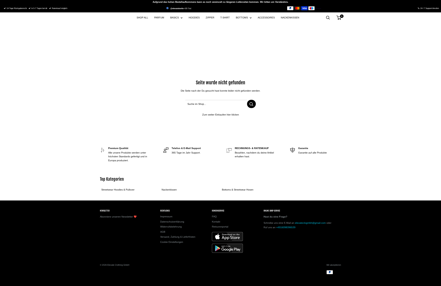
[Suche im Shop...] (251, 104)
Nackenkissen (169, 189)
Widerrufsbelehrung (171, 226)
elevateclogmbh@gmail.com (310, 222)
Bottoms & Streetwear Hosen (237, 189)
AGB (162, 231)
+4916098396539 (285, 227)
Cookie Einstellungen (171, 242)
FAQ (214, 216)
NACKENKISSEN (290, 17)
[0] (339, 17)
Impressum (166, 216)
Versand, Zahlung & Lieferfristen (177, 236)
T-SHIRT (225, 17)
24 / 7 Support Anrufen (429, 8)
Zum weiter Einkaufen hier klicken (220, 114)
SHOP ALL (142, 17)
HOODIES (194, 17)
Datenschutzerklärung (172, 221)
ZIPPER (210, 17)
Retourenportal (220, 226)
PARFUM (159, 17)
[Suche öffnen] (328, 18)
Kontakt (216, 221)
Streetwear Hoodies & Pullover (118, 189)
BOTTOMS (242, 17)
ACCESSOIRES (266, 17)
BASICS (174, 17)
